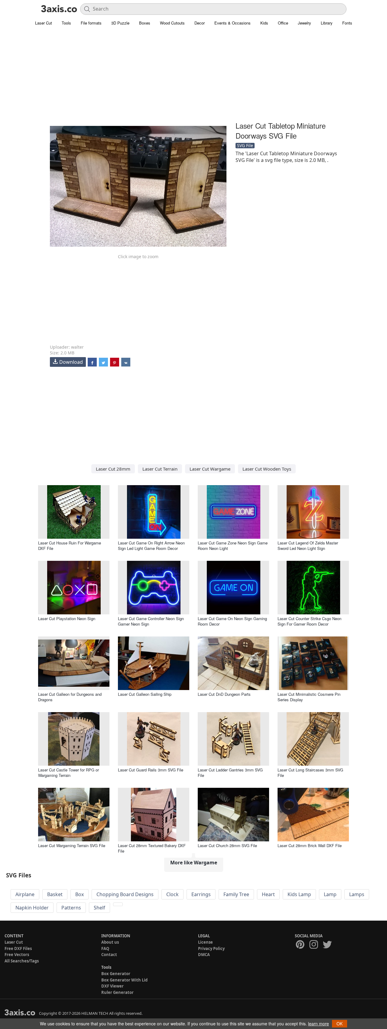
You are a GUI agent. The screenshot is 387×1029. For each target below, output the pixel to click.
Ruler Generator (117, 992)
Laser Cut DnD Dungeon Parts (224, 694)
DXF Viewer (112, 986)
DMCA (204, 954)
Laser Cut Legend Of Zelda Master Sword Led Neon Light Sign (308, 545)
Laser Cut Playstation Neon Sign (66, 618)
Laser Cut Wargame (210, 469)
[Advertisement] (193, 77)
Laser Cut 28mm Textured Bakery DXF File (152, 848)
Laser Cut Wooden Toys (266, 469)
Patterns (71, 907)
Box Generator (115, 973)
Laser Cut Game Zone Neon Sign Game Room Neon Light (233, 545)
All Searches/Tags (22, 961)
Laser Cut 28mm (113, 469)
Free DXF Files (18, 948)
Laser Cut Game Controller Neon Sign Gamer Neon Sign (151, 621)
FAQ (105, 948)
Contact (109, 954)
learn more (318, 1024)
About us (110, 942)
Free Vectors (17, 954)
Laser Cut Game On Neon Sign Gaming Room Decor (232, 621)
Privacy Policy (211, 948)
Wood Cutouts (172, 23)
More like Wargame (193, 862)
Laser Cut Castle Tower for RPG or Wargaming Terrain (68, 772)
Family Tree (236, 894)
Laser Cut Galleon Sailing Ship (144, 694)
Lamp (330, 894)
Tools (66, 23)
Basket (55, 894)
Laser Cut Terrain (159, 469)
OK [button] (340, 1024)
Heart (268, 894)
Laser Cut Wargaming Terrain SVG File (71, 845)
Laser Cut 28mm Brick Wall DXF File (310, 845)
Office (283, 23)
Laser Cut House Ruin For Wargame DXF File (69, 545)
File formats (91, 23)
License (205, 942)
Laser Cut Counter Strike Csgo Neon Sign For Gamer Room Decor (309, 621)
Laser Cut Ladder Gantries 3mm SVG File (230, 772)
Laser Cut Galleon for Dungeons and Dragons (70, 696)
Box (79, 894)
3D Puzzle (120, 23)
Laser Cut (43, 23)
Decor (199, 23)
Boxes (144, 23)
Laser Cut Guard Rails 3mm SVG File (150, 770)
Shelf (99, 907)
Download (71, 362)
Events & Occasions (232, 23)
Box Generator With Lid (124, 980)
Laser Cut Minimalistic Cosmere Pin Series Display (309, 696)
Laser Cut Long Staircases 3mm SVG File (310, 772)
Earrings (201, 894)
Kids (264, 23)
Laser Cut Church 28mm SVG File (227, 845)
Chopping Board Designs (125, 894)
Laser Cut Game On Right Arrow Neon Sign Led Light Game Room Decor (151, 545)
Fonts (347, 23)
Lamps (356, 894)
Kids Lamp (299, 894)
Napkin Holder (32, 907)
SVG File (245, 145)
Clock (172, 894)
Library (327, 23)
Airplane (24, 894)
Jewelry (304, 23)
